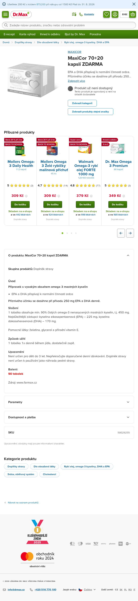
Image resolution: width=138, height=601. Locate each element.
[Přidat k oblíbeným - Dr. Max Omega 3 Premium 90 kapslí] (130, 140)
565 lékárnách (121, 214)
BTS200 (41, 4)
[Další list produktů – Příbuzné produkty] (130, 233)
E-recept (9, 34)
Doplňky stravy (16, 466)
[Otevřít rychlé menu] (5, 14)
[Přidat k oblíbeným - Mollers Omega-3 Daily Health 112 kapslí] (33, 140)
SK (121, 589)
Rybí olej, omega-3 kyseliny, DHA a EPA (87, 466)
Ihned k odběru (50, 34)
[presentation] (20, 148)
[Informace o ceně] (26, 196)
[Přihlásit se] (115, 14)
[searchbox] (69, 25)
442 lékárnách (23, 214)
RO (130, 589)
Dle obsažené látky (44, 466)
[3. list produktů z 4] (71, 233)
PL (125, 589)
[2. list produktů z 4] (67, 233)
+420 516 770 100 (45, 589)
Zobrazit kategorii (82, 103)
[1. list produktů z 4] (62, 233)
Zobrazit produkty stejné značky (90, 111)
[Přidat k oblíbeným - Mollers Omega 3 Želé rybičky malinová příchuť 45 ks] (65, 140)
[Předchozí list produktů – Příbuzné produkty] (121, 233)
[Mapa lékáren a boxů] (74, 14)
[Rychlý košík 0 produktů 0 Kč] (132, 14)
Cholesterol (49, 474)
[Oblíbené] (106, 14)
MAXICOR (74, 52)
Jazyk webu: (70, 589)
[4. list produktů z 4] (76, 233)
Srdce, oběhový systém (21, 474)
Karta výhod (27, 34)
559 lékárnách (88, 214)
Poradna (95, 34)
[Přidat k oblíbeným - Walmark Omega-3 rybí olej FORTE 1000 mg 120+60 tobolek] (98, 140)
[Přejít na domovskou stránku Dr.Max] (21, 14)
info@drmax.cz (16, 589)
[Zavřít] (134, 4)
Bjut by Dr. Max (75, 34)
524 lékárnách (56, 214)
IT (134, 589)
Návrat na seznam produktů (23, 502)
